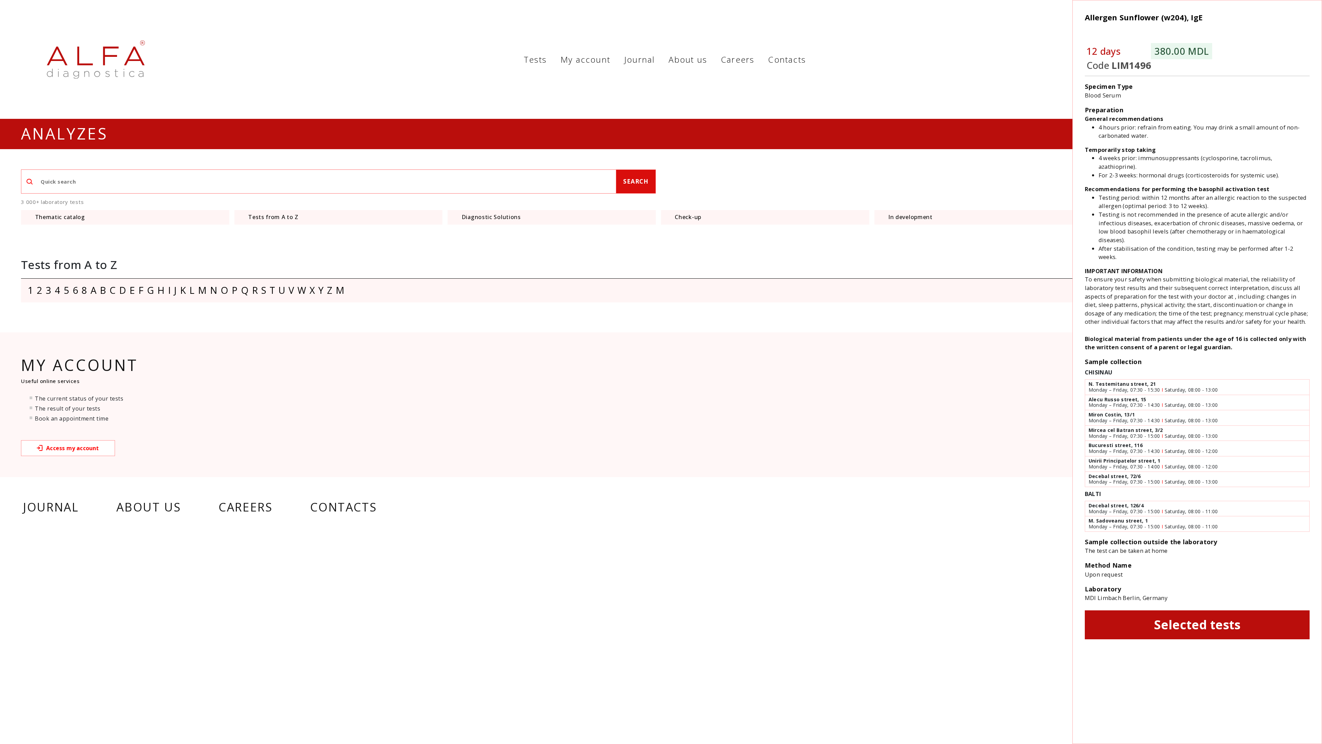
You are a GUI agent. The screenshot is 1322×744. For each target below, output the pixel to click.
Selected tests (1197, 624)
